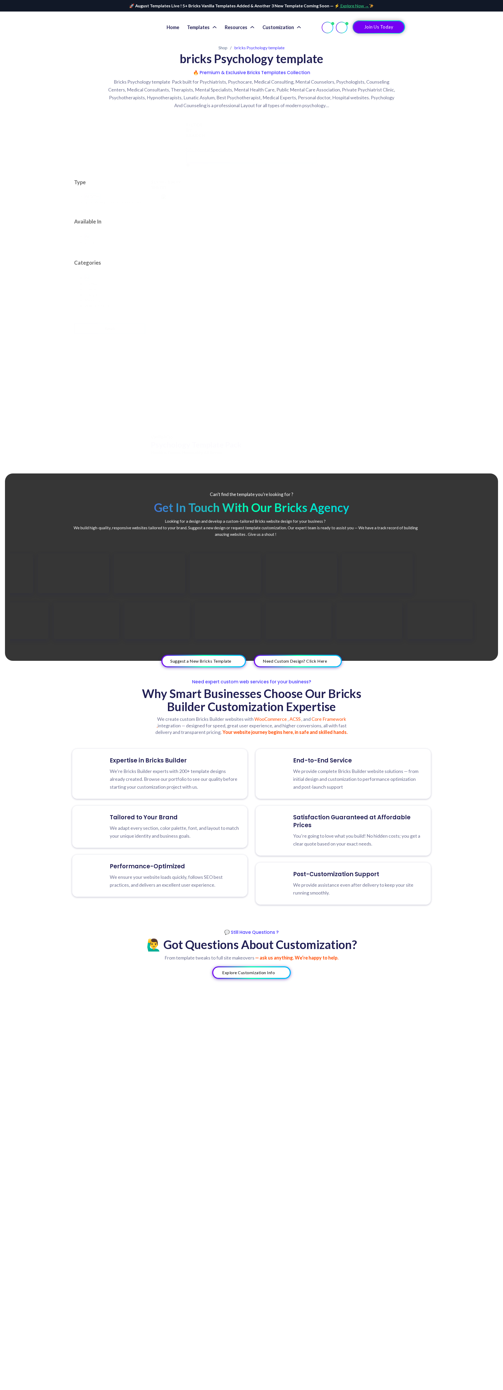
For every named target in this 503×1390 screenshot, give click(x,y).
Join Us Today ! (379, 27)
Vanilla (157, 436)
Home (173, 27)
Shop (222, 47)
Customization (278, 27)
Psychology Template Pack (196, 444)
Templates (198, 27)
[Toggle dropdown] (214, 27)
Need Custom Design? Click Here (295, 660)
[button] (93, 196)
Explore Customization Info (248, 972)
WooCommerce (271, 719)
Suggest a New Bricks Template (200, 660)
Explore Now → (354, 5)
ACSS (168, 436)
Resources (236, 27)
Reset (110, 328)
